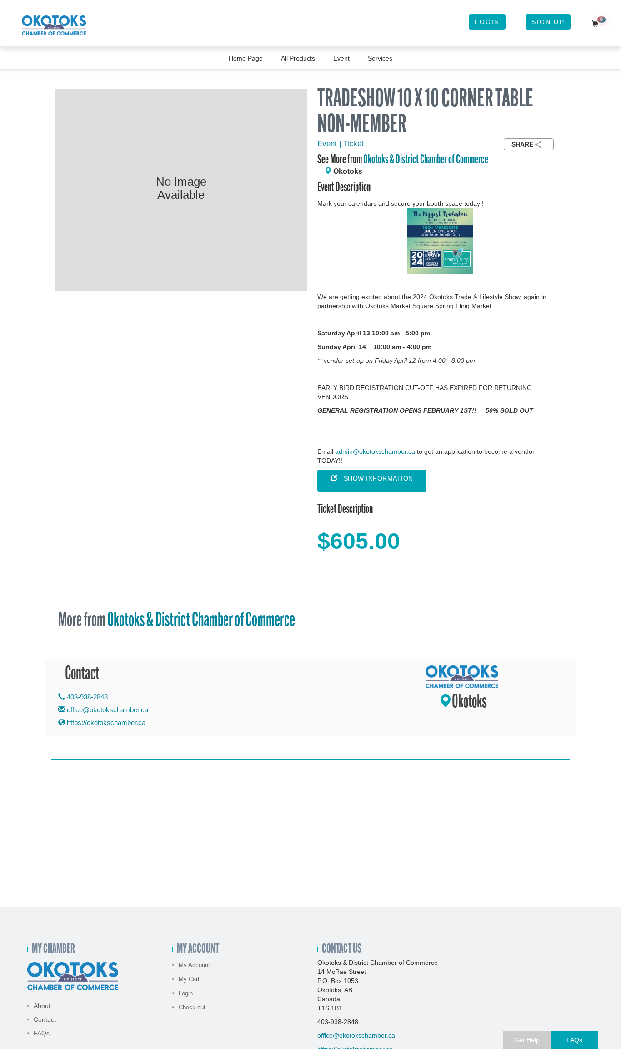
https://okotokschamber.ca (105, 722)
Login (487, 21)
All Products (298, 58)
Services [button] (380, 58)
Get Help (527, 1040)
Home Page (246, 58)
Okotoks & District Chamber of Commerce (425, 160)
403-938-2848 (86, 697)
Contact (45, 1019)
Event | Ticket (340, 143)
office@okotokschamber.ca (107, 710)
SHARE (522, 144)
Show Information (375, 478)
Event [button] (341, 58)
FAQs (42, 1033)
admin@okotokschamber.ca (375, 451)
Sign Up (547, 21)
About (42, 1005)
